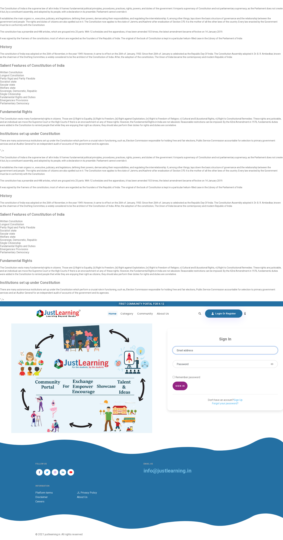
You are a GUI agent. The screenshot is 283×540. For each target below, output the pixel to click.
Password (183, 364)
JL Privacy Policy (87, 492)
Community (145, 314)
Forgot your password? (225, 403)
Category (126, 314)
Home (112, 314)
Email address (185, 350)
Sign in (180, 386)
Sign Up (238, 400)
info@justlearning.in (167, 470)
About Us (163, 314)
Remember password (187, 377)
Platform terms (44, 492)
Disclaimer (41, 497)
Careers (39, 501)
